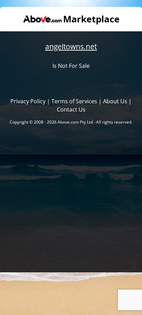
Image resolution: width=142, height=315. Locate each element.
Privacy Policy (27, 101)
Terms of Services (74, 101)
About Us (115, 101)
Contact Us (71, 109)
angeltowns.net (71, 46)
